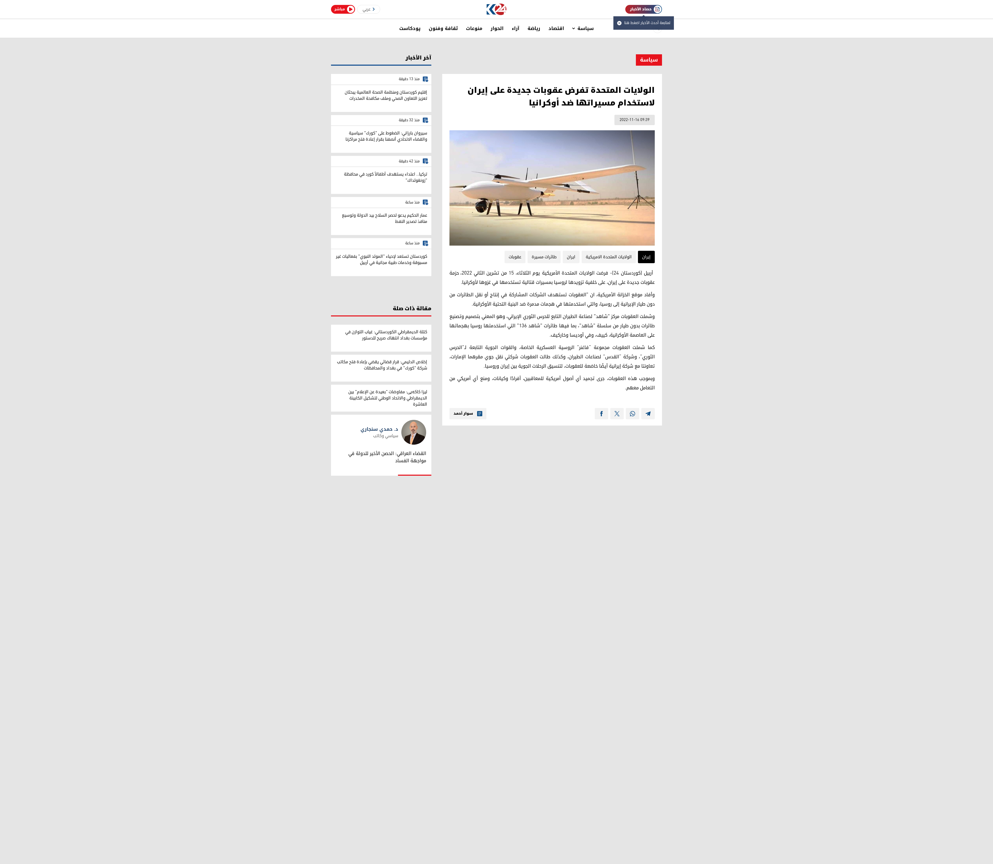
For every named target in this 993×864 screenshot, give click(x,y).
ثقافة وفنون (443, 28)
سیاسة (585, 28)
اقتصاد (556, 28)
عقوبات (515, 257)
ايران (571, 257)
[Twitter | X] (617, 413)
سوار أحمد (463, 413)
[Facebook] (601, 413)
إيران (646, 257)
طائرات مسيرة (544, 257)
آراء (515, 28)
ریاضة (534, 28)
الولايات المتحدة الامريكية (609, 257)
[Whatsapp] (632, 413)
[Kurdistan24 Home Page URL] (497, 9)
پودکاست (409, 28)
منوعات (474, 28)
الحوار (497, 28)
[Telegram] (648, 413)
